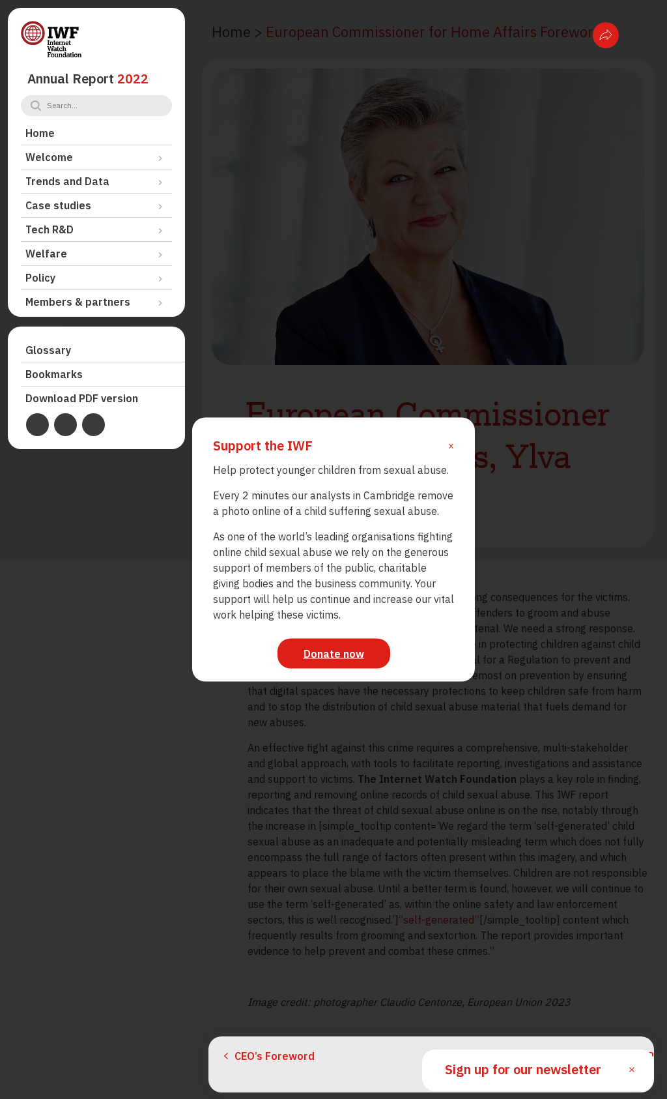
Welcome (49, 157)
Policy (40, 277)
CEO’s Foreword (274, 1055)
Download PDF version (81, 398)
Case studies (58, 205)
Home (40, 132)
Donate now (334, 653)
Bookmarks (54, 374)
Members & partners (77, 301)
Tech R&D (49, 229)
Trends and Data (67, 181)
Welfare (46, 253)
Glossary (48, 350)
